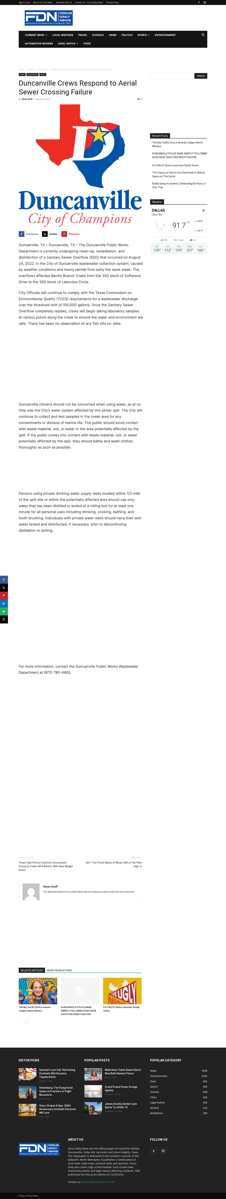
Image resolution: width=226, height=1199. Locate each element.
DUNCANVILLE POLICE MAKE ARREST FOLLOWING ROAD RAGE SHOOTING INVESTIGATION (78, 1011)
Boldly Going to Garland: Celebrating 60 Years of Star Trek (179, 185)
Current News (34, 35)
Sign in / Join (24, 2)
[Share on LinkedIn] (4, 604)
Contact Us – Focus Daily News (89, 2)
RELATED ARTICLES (32, 970)
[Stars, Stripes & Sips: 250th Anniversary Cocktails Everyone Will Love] (27, 1110)
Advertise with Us (64, 2)
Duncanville (42, 69)
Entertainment (165, 35)
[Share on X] (4, 588)
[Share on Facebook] (4, 580)
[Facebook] (198, 2)
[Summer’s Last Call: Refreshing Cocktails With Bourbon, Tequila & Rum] (27, 1074)
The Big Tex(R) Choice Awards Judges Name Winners (177, 144)
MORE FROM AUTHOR (59, 970)
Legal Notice (67, 43)
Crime (113, 35)
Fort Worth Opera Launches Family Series (175, 165)
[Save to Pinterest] (4, 596)
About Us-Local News (42, 2)
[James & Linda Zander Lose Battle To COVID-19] (93, 1108)
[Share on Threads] (4, 619)
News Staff (27, 99)
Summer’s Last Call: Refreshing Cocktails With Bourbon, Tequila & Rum (57, 1073)
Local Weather (62, 35)
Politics (127, 35)
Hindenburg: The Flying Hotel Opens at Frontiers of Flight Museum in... (56, 1091)
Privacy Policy (112, 2)
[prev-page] (21, 1021)
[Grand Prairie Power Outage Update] (93, 1091)
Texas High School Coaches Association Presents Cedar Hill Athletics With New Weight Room (46, 866)
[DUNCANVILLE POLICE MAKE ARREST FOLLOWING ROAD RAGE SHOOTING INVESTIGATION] (80, 991)
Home (22, 69)
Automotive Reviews (39, 43)
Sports (142, 35)
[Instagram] (204, 2)
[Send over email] (4, 612)
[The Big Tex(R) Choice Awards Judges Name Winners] (38, 991)
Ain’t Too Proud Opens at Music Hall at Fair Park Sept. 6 (114, 864)
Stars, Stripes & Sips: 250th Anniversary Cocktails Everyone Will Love (57, 1109)
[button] (203, 35)
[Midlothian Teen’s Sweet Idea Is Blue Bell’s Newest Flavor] (93, 1074)
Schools (98, 35)
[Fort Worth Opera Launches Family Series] (122, 991)
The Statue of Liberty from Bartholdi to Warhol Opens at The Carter (178, 174)
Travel (82, 35)
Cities (31, 69)
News (42, 74)
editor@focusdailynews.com (98, 1182)
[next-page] (26, 1021)
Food (87, 43)
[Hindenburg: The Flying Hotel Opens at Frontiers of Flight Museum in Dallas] (27, 1092)
